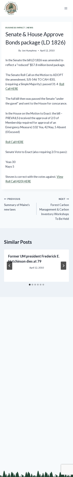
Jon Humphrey (29, 50)
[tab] (30, 284)
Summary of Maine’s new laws (17, 204)
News (30, 27)
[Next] (63, 266)
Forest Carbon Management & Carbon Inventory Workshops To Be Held (54, 209)
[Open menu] (66, 8)
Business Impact (15, 27)
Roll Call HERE (14, 142)
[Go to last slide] (9, 266)
